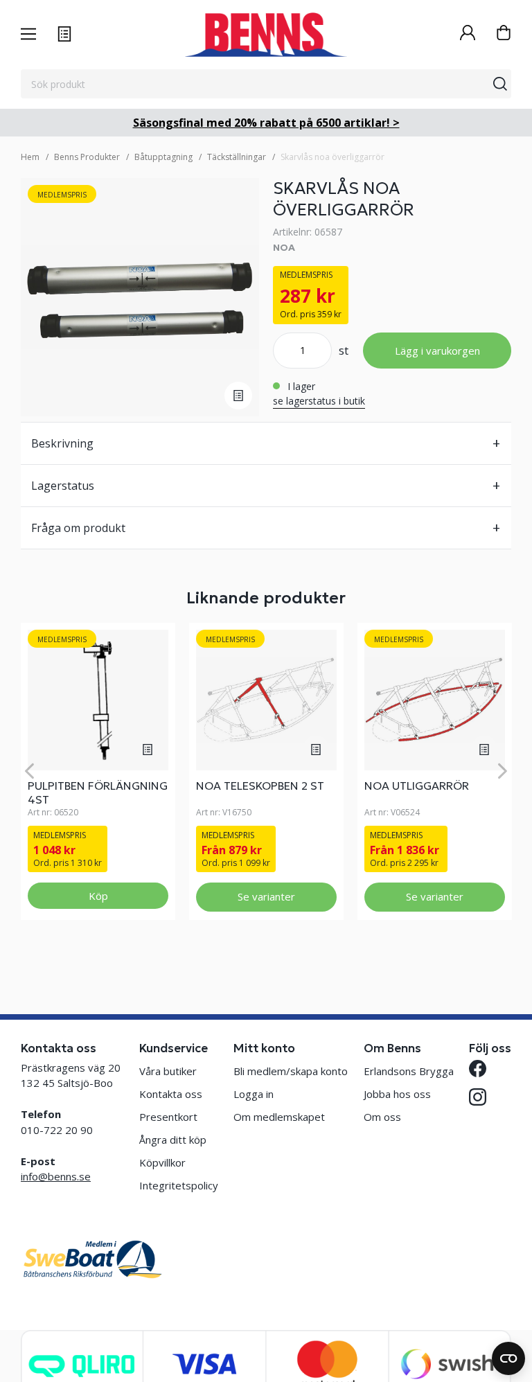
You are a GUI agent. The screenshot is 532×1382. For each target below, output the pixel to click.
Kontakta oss (170, 1094)
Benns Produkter (87, 157)
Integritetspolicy (178, 1185)
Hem (30, 157)
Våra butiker (168, 1071)
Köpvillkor (162, 1162)
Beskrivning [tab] (62, 443)
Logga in (253, 1094)
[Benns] (265, 34)
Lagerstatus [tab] (62, 485)
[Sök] (500, 83)
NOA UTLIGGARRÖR (416, 785)
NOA (284, 247)
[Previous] (29, 771)
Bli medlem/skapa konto (290, 1071)
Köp (98, 896)
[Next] (502, 771)
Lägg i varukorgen (437, 350)
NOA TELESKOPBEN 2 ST (260, 785)
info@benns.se (56, 1176)
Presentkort (168, 1117)
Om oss (382, 1117)
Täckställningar (236, 157)
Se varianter (266, 896)
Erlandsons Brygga (409, 1071)
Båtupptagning (163, 157)
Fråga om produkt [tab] (78, 527)
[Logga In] (467, 34)
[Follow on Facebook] (477, 1068)
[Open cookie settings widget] (508, 1358)
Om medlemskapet (279, 1117)
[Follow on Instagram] (477, 1097)
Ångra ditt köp (172, 1139)
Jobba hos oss (397, 1094)
